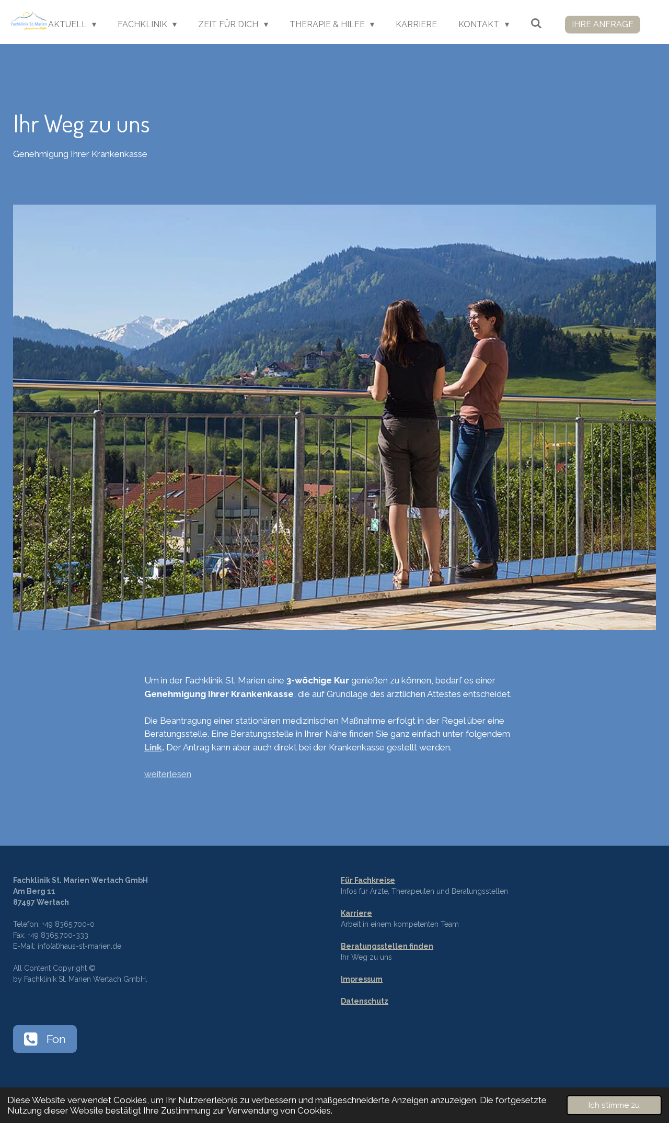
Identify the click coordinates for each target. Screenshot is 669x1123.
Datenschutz (364, 1001)
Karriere (356, 913)
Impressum (362, 979)
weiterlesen (167, 774)
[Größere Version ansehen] (334, 417)
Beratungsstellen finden (387, 946)
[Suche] (536, 23)
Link (153, 747)
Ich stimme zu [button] (614, 1105)
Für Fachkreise (368, 880)
